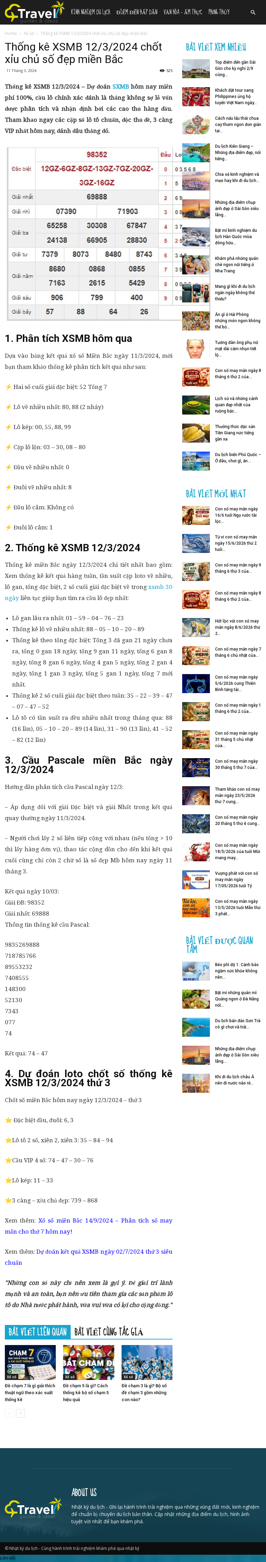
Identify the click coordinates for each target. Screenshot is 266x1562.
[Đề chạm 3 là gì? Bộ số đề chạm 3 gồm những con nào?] (147, 1362)
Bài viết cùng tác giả (109, 1332)
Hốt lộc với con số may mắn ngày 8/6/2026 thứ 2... (237, 627)
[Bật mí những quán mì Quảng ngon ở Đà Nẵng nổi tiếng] (196, 999)
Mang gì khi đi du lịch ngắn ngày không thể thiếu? (235, 292)
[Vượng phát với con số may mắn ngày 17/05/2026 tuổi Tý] (196, 879)
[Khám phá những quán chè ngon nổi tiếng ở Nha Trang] (196, 264)
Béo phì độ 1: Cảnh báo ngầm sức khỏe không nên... (237, 971)
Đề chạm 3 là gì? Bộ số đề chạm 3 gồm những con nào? (144, 1392)
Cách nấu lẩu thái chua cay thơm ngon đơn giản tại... (238, 124)
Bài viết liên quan (37, 1332)
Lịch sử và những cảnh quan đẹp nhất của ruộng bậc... (236, 405)
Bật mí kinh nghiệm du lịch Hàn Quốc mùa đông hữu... (236, 236)
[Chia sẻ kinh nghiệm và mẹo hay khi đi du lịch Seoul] (196, 180)
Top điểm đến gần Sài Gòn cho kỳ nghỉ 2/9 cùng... (235, 68)
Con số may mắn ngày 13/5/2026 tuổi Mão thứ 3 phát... (237, 907)
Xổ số (29, 33)
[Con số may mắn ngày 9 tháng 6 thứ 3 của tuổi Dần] (196, 571)
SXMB (121, 86)
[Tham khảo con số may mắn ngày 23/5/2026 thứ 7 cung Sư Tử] (196, 795)
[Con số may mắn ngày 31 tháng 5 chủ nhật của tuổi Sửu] (196, 739)
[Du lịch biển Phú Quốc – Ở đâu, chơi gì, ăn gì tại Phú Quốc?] (196, 461)
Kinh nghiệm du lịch (90, 12)
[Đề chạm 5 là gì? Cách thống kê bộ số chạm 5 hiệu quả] (88, 1362)
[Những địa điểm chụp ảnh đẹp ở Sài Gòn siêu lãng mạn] (196, 208)
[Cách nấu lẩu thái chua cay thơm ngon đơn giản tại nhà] (196, 124)
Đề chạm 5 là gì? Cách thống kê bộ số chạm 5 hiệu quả (86, 1392)
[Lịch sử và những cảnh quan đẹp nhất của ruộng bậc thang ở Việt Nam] (196, 405)
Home (11, 33)
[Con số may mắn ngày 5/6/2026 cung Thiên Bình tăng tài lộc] (196, 683)
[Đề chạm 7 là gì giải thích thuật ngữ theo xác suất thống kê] (30, 1362)
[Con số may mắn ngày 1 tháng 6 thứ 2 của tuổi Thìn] (196, 711)
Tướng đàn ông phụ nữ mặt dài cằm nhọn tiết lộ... (236, 348)
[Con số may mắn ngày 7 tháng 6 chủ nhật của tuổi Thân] (196, 655)
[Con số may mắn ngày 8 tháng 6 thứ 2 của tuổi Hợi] (196, 377)
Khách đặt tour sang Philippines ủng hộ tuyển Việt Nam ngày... (236, 96)
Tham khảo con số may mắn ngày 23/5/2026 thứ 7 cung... (237, 795)
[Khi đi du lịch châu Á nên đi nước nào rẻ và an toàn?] (196, 1083)
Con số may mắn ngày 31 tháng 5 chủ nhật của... (236, 739)
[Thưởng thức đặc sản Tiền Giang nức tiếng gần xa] (196, 433)
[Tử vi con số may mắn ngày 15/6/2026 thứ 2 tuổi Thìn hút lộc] (196, 543)
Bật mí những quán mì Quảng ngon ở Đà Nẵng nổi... (237, 999)
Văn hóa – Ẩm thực (182, 12)
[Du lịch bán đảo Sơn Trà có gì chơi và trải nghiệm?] (196, 1027)
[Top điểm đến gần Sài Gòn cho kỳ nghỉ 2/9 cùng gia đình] (196, 68)
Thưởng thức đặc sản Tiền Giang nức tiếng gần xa (235, 433)
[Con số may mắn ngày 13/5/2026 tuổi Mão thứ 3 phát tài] (196, 907)
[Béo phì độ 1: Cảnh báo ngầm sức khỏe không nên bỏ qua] (196, 971)
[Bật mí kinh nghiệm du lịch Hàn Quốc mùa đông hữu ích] (196, 236)
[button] (253, 12)
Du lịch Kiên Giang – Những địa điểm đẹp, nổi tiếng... (238, 152)
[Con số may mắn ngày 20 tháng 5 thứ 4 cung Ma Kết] (196, 823)
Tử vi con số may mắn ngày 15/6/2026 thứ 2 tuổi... (236, 543)
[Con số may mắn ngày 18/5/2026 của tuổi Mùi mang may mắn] (196, 851)
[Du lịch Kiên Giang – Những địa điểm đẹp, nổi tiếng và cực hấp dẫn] (196, 152)
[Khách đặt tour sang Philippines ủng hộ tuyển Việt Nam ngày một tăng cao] (196, 96)
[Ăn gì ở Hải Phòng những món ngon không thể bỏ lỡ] (196, 320)
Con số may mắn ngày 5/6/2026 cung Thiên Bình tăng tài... (236, 683)
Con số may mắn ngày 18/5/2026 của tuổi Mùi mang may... (237, 851)
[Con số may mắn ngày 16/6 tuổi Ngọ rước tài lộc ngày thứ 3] (196, 515)
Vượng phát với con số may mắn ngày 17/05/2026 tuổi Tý (236, 879)
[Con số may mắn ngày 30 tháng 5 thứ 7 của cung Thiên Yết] (196, 767)
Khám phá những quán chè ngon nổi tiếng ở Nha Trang (236, 264)
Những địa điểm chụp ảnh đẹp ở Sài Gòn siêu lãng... (237, 208)
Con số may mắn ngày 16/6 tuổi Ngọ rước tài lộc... (236, 515)
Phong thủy (219, 12)
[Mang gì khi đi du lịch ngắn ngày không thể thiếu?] (196, 292)
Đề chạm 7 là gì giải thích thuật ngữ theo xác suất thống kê (30, 1392)
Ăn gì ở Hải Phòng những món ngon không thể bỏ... (237, 320)
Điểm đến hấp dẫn (136, 12)
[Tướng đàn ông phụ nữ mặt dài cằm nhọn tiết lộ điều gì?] (196, 348)
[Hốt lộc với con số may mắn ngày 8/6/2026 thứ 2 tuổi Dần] (196, 627)
